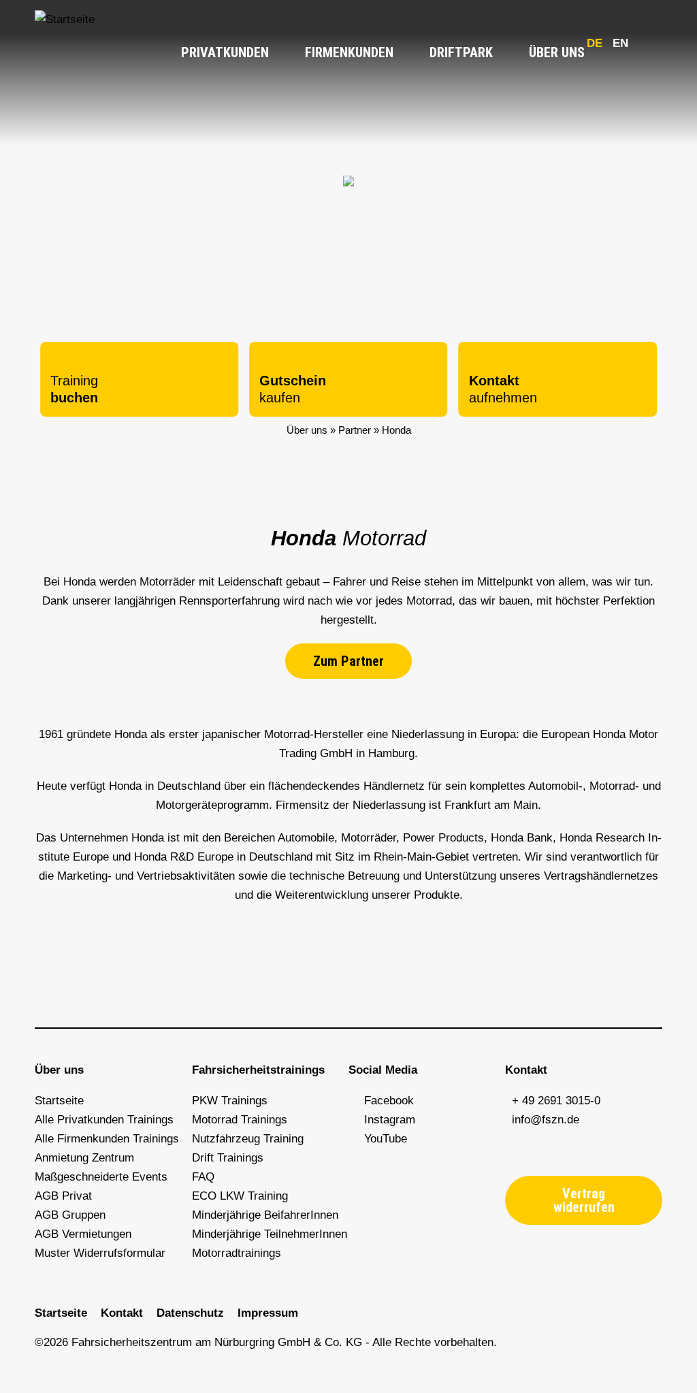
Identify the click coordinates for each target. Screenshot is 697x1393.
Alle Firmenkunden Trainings (107, 1138)
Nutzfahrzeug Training (248, 1138)
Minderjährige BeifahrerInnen (265, 1214)
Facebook (389, 1100)
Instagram (386, 1119)
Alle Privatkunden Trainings (104, 1119)
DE (594, 43)
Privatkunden (226, 52)
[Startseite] (65, 19)
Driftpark (462, 52)
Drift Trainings (227, 1157)
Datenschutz (190, 1313)
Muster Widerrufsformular (100, 1253)
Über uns (558, 52)
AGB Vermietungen (83, 1234)
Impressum (268, 1313)
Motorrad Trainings (239, 1119)
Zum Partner (348, 661)
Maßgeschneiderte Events (101, 1176)
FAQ (203, 1176)
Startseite (59, 1100)
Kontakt (122, 1313)
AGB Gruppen (70, 1214)
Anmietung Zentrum (84, 1157)
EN (620, 43)
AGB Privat (63, 1195)
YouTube (382, 1138)
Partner (354, 430)
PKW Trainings (230, 1100)
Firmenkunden (351, 52)
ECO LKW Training (240, 1195)
